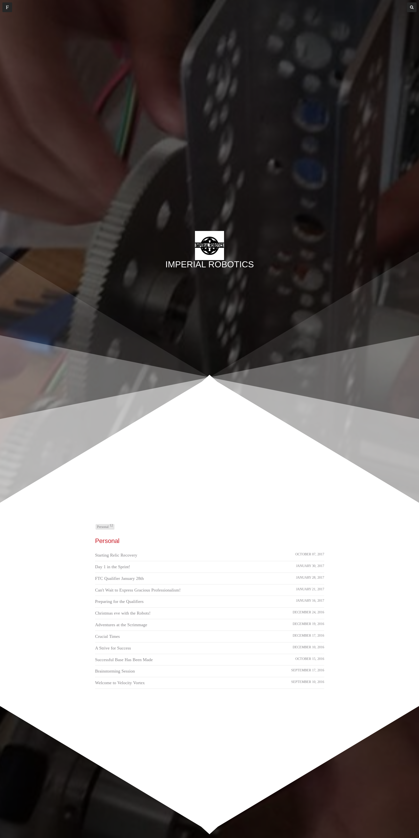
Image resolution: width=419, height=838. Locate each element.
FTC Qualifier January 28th (119, 578)
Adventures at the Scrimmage (121, 624)
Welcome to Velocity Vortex (120, 682)
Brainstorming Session (115, 671)
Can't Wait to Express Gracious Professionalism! (138, 590)
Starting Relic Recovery (116, 555)
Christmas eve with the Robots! (123, 613)
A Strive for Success (113, 648)
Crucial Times (107, 636)
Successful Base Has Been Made (124, 659)
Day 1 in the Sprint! (112, 566)
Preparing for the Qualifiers (119, 601)
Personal (105, 526)
